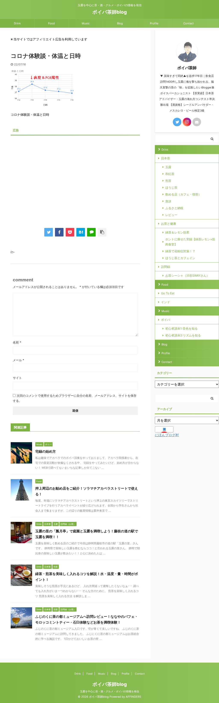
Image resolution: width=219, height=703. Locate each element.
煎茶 (168, 180)
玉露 (168, 167)
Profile (154, 23)
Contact (188, 23)
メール (18, 360)
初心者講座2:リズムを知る (183, 335)
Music (86, 23)
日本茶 (165, 158)
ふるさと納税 (174, 208)
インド (165, 302)
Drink (17, 23)
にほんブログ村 (167, 435)
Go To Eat (168, 293)
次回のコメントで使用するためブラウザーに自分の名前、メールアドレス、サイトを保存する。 (74, 398)
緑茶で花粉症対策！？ (180, 251)
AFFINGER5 (133, 696)
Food (51, 23)
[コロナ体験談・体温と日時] (80, 232)
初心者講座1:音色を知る (181, 328)
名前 (17, 342)
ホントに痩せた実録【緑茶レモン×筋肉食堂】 (190, 241)
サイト (17, 378)
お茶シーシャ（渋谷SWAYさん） (187, 275)
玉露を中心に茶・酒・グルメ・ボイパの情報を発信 (109, 691)
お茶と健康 (168, 223)
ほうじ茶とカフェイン (180, 258)
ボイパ (165, 319)
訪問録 (165, 267)
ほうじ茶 (171, 187)
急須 (168, 201)
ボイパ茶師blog (109, 12)
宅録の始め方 (45, 451)
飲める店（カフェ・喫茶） (183, 194)
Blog (120, 23)
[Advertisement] (75, 178)
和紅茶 (169, 174)
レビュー (171, 215)
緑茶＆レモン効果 (177, 232)
